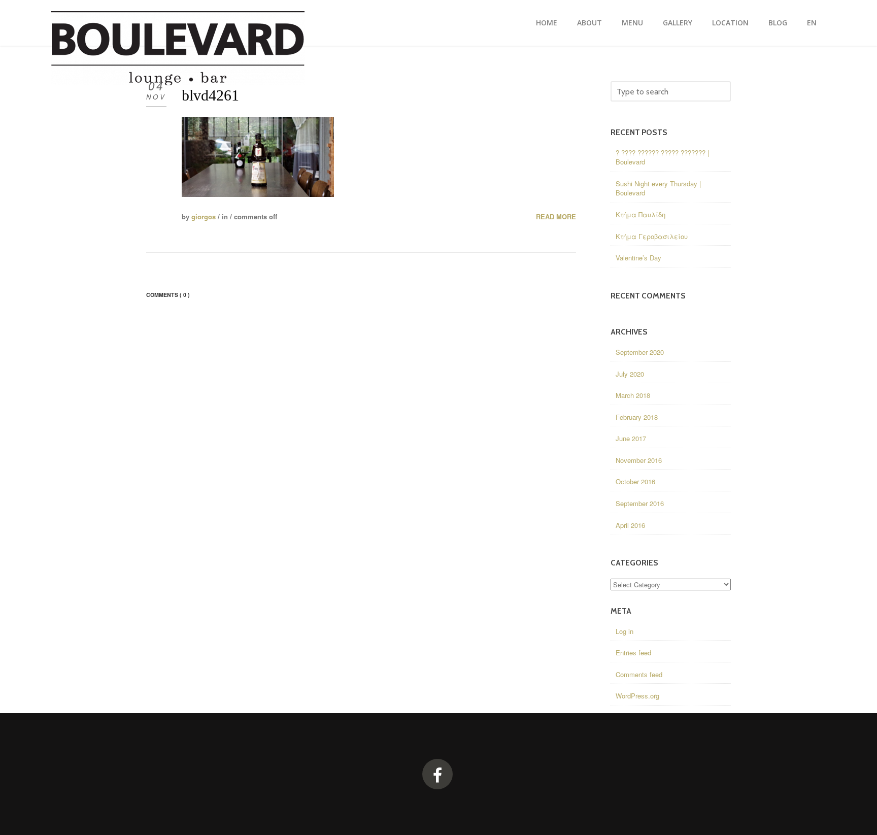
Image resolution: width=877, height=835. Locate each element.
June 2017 (631, 438)
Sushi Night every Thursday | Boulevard (658, 188)
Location (730, 22)
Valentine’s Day (638, 257)
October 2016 (635, 481)
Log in (624, 631)
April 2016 (630, 525)
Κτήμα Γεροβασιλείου (652, 236)
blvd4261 (210, 95)
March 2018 (633, 395)
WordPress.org (637, 695)
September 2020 (640, 352)
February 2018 (637, 417)
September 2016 (640, 503)
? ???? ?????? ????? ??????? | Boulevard (662, 157)
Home (546, 22)
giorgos (203, 216)
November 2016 (639, 460)
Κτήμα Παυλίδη (640, 214)
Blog (777, 22)
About (589, 22)
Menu (632, 22)
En (812, 22)
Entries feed (633, 652)
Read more (556, 216)
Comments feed (639, 674)
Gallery (677, 22)
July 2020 (630, 374)
